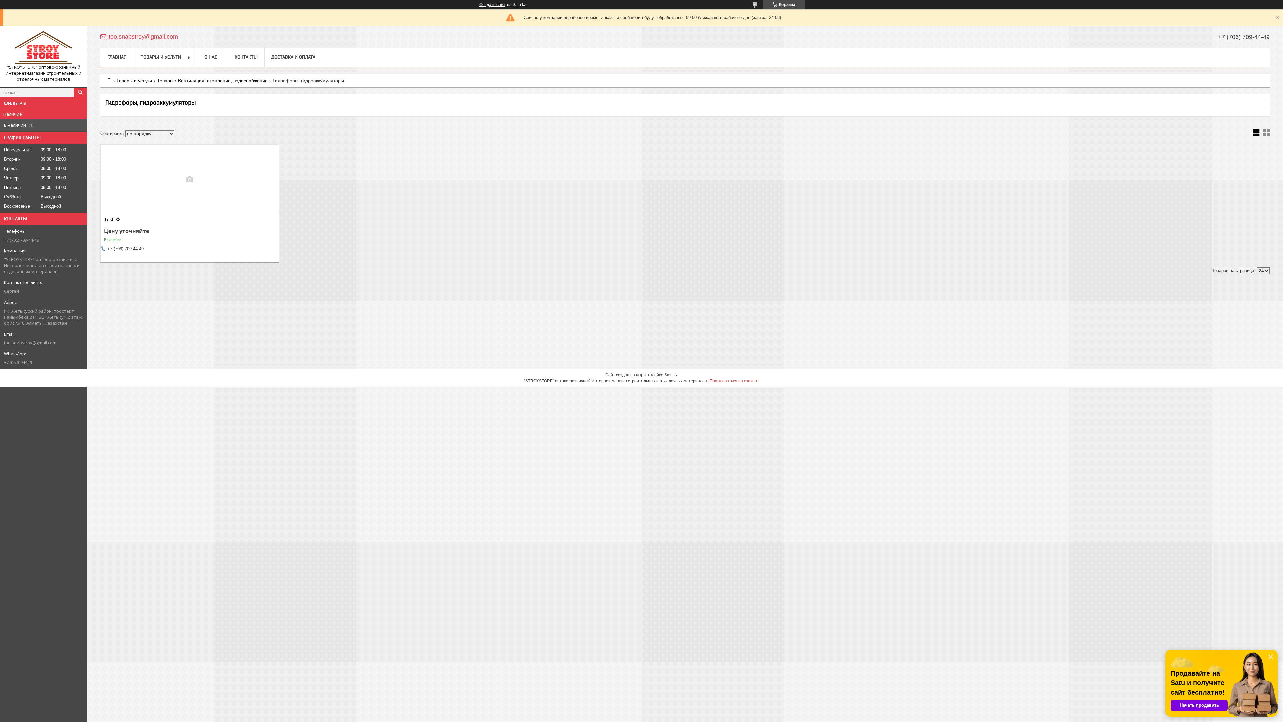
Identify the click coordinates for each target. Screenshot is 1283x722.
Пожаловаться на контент (734, 381)
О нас (210, 57)
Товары (165, 80)
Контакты (246, 57)
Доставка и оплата (293, 57)
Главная (117, 57)
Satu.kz (671, 375)
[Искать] (80, 92)
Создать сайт (492, 4)
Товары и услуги (161, 57)
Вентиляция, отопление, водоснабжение (223, 80)
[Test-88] (190, 179)
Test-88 (112, 220)
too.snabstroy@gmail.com (30, 343)
